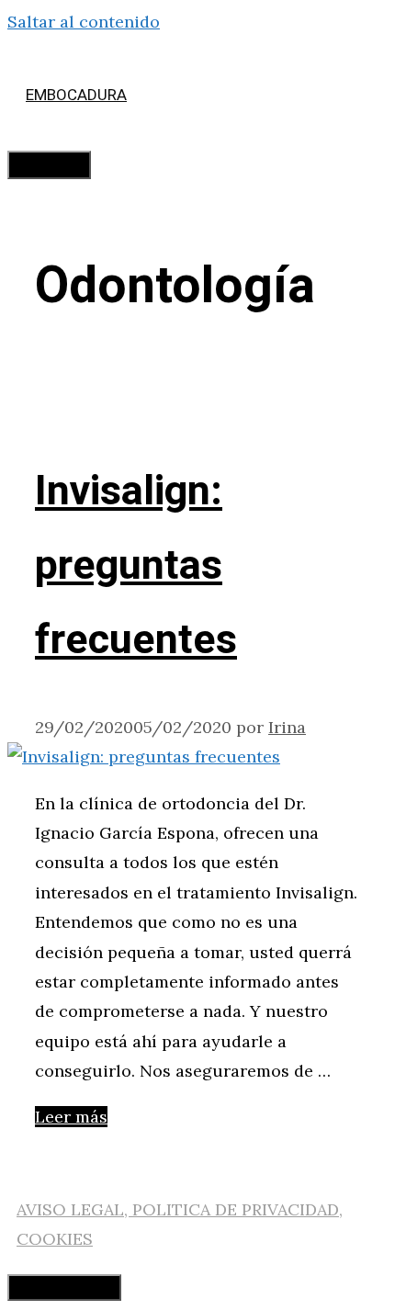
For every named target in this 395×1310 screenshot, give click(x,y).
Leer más (71, 1116)
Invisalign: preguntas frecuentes (136, 566)
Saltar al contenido (83, 21)
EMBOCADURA (76, 95)
